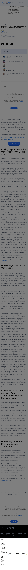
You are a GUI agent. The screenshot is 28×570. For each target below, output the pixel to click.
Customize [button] (17, 553)
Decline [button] (10, 553)
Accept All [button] (24, 553)
